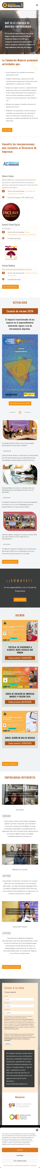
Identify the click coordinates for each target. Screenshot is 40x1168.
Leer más (7, 130)
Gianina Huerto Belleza (20, 927)
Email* (6, 996)
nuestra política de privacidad (11, 1028)
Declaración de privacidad (22, 1165)
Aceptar (20, 1150)
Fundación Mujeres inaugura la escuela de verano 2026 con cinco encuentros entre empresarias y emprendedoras (19, 536)
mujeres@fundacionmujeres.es (16, 1084)
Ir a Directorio (10, 287)
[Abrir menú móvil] (37, 5)
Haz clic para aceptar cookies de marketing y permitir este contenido (20, 794)
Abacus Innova (8, 176)
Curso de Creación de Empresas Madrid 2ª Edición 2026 (20, 695)
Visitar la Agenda (10, 764)
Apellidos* (7, 1009)
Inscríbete (20, 600)
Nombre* (7, 1003)
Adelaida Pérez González (20, 869)
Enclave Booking (8, 265)
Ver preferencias (20, 1161)
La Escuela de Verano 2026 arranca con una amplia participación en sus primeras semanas (18, 444)
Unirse (8, 1043)
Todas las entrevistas (11, 967)
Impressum (33, 1165)
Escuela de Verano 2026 (20, 403)
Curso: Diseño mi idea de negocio (20, 737)
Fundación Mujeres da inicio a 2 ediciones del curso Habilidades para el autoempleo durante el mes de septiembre (18, 490)
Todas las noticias (10, 562)
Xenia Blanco (20, 810)
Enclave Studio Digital (11, 224)
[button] (37, 1130)
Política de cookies (9, 1165)
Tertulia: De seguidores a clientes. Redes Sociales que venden (20, 650)
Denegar (20, 1155)
